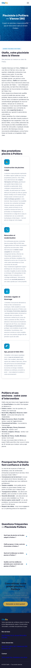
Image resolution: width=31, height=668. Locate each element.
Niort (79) (5, 646)
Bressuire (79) (6, 648)
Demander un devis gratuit (15, 604)
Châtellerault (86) (21, 646)
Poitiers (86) (12, 646)
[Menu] (27, 3)
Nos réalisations (15, 657)
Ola (5, 3)
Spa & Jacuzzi (14, 635)
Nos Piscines (6, 635)
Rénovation (23, 635)
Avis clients (23, 657)
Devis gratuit (5, 657)
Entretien (4, 637)
